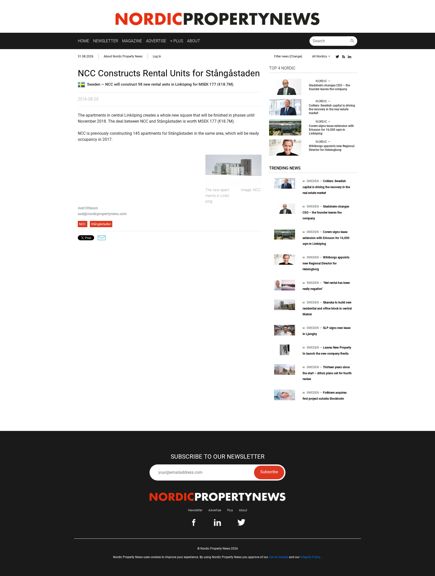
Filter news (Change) (288, 56)
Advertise (214, 510)
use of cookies (278, 557)
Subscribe (269, 471)
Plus (230, 510)
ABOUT (193, 41)
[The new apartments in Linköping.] (233, 169)
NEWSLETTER (105, 41)
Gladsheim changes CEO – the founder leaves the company (329, 87)
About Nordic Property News (123, 56)
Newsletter (195, 510)
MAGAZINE (132, 41)
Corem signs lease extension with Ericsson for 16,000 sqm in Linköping (331, 129)
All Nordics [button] (320, 56)
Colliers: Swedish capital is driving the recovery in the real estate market (332, 109)
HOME (83, 41)
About (243, 510)
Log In (157, 56)
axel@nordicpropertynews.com (102, 214)
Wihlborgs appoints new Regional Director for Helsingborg (331, 148)
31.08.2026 (85, 56)
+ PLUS (176, 41)
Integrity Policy (310, 557)
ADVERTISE (156, 41)
